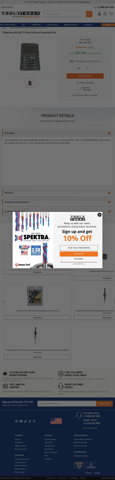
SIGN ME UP (79, 254)
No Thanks (79, 259)
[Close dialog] (100, 215)
